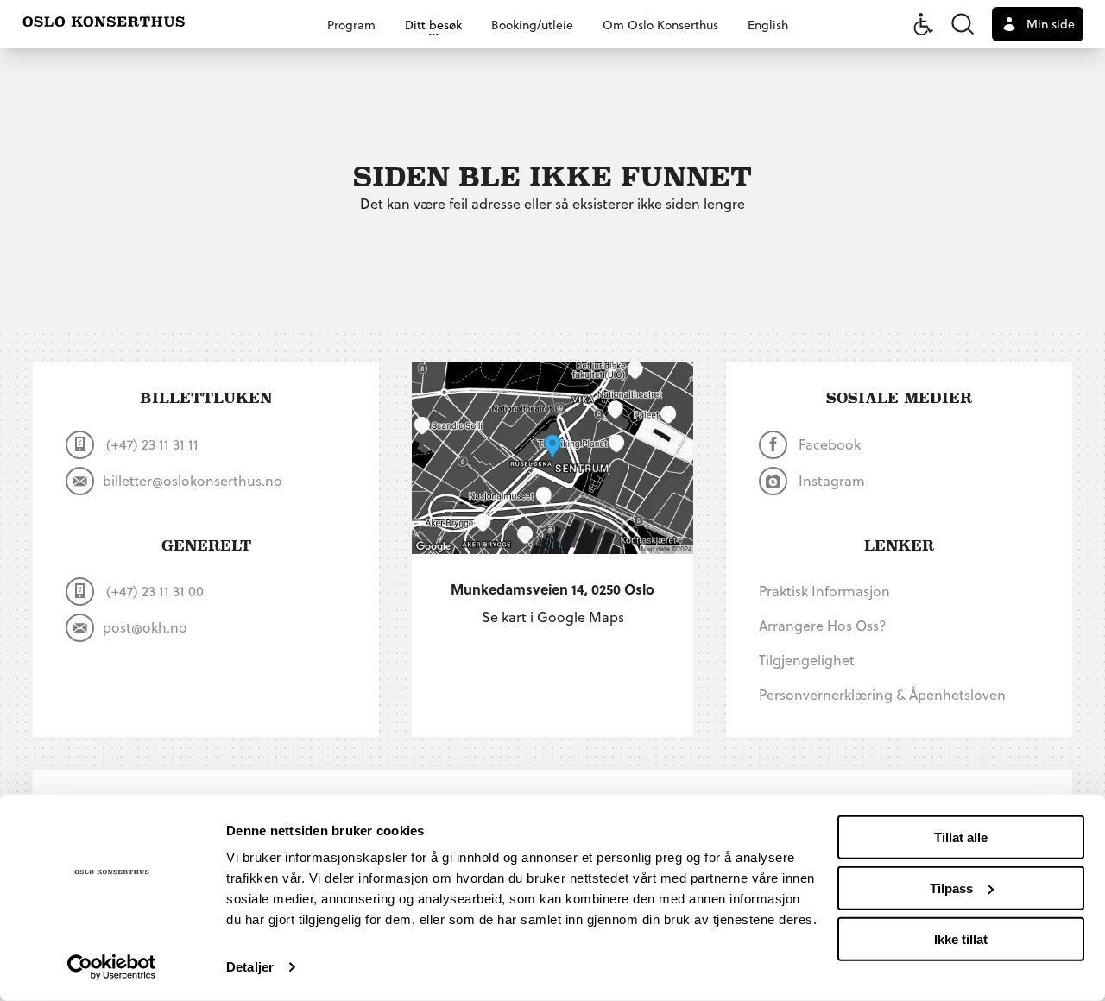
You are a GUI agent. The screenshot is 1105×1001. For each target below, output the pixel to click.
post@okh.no (145, 627)
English (768, 25)
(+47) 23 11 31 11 (151, 444)
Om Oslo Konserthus (660, 25)
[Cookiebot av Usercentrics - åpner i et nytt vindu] (111, 967)
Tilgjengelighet (807, 660)
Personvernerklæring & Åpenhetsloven (882, 694)
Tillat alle (961, 837)
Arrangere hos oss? (823, 625)
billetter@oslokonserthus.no (192, 480)
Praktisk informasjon (824, 591)
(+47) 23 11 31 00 (153, 591)
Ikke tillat (961, 938)
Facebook (828, 444)
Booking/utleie (532, 25)
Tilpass (951, 888)
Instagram (830, 480)
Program (351, 25)
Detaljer (250, 967)
